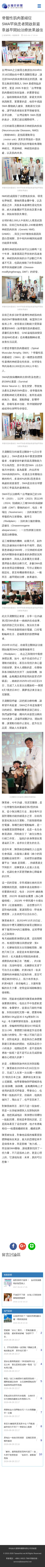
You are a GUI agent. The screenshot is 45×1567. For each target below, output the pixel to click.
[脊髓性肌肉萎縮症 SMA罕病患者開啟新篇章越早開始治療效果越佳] (13, 1246)
